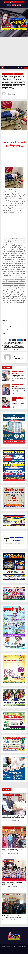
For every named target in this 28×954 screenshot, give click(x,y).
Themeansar (14, 948)
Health (16, 74)
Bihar (4, 74)
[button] (21, 67)
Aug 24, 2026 (15, 392)
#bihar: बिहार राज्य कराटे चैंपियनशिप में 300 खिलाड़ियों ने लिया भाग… (18, 403)
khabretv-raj (12, 93)
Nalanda (20, 74)
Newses (23, 946)
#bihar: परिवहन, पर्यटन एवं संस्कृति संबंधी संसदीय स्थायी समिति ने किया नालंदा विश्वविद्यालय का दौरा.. (13, 817)
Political (23, 951)
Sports (14, 399)
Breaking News (10, 74)
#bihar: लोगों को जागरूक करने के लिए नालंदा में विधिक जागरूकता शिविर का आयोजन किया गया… (13, 916)
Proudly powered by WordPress (9, 946)
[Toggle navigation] (18, 68)
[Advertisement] (14, 52)
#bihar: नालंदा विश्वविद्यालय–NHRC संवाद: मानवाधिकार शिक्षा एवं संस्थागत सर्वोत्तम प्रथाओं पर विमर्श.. (13, 851)
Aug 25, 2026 (15, 378)
